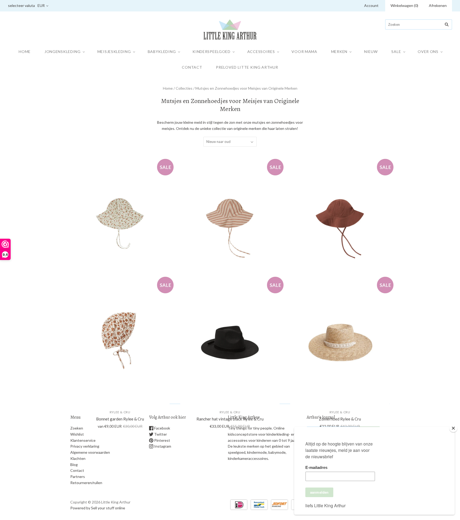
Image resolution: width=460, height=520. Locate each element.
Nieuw (371, 51)
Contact (192, 67)
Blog (74, 464)
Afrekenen (438, 5)
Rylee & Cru (120, 412)
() (404, 5)
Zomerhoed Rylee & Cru (340, 418)
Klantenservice (83, 440)
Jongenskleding (62, 51)
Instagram (162, 446)
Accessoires (261, 51)
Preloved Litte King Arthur (247, 67)
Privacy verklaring (84, 446)
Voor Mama (304, 51)
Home (25, 51)
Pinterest (161, 440)
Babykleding (162, 51)
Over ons (428, 51)
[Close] (453, 428)
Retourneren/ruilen (86, 482)
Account (371, 5)
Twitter (160, 434)
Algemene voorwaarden (90, 452)
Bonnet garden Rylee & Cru (120, 418)
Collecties (184, 88)
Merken (339, 51)
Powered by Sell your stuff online (97, 508)
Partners (77, 476)
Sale (396, 51)
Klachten (77, 458)
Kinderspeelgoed (211, 51)
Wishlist (77, 434)
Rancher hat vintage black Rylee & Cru (230, 418)
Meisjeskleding (114, 51)
